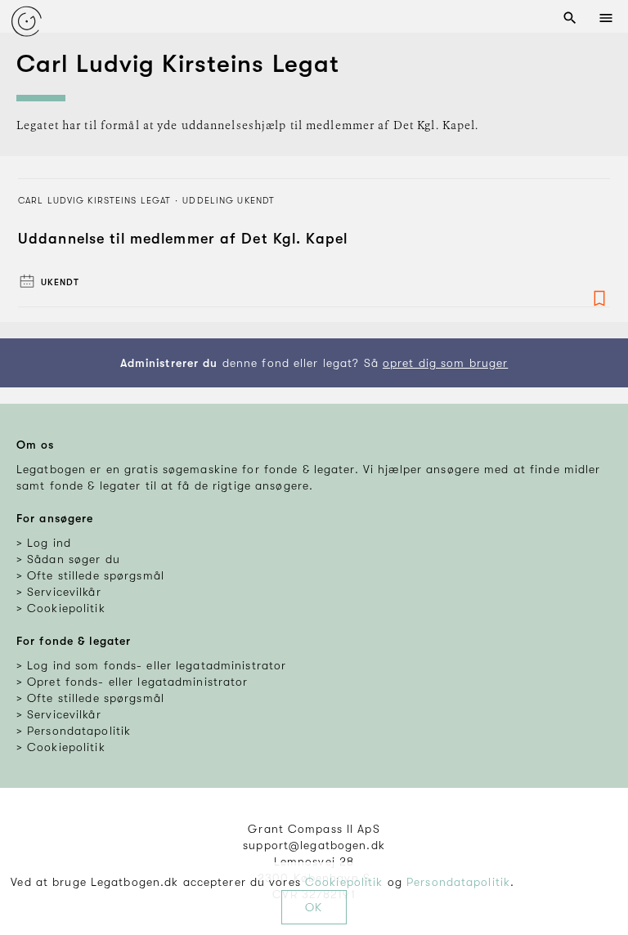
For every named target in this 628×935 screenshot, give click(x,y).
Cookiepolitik (344, 881)
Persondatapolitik (458, 881)
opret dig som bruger (445, 362)
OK (313, 907)
